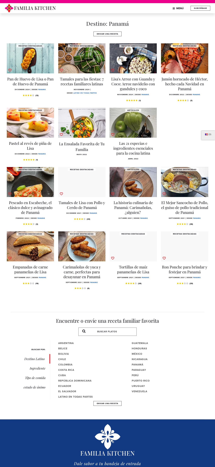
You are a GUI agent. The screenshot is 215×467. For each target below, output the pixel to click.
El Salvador (67, 391)
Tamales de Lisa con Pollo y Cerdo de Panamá (82, 205)
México (137, 354)
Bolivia (63, 354)
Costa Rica (66, 370)
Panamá (42, 89)
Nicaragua (140, 359)
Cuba (62, 375)
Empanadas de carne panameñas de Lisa (30, 269)
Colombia (65, 364)
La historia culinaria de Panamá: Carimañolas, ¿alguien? (133, 207)
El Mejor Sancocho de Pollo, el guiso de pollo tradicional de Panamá (184, 207)
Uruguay (138, 386)
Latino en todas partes (85, 93)
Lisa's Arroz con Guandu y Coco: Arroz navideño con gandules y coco (133, 83)
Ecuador (64, 386)
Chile (62, 359)
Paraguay (139, 370)
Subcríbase (200, 8)
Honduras (139, 348)
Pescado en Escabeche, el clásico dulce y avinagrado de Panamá (30, 207)
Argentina (66, 343)
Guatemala (140, 343)
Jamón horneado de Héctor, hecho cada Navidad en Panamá (185, 83)
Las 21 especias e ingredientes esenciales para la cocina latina (133, 148)
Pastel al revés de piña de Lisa (30, 146)
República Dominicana (75, 380)
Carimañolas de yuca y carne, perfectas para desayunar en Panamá (82, 271)
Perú (135, 375)
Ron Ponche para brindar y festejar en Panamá (184, 269)
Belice (62, 348)
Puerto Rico (141, 380)
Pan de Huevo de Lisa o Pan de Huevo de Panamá (30, 81)
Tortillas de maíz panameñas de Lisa (133, 269)
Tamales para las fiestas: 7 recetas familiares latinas (82, 81)
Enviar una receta (107, 33)
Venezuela (139, 391)
